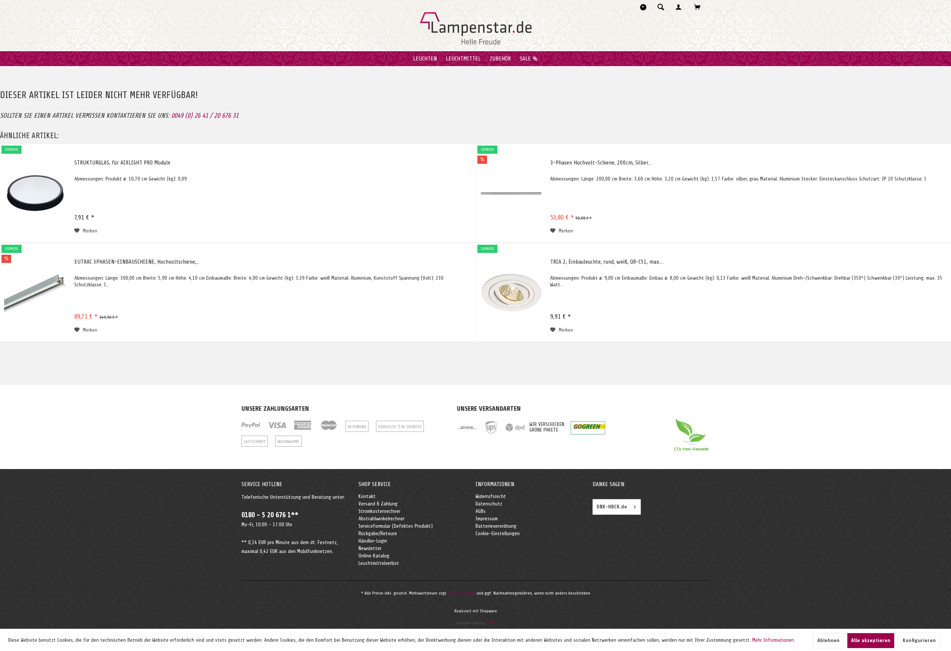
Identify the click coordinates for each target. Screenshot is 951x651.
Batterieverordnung (496, 526)
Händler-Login (372, 541)
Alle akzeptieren (870, 640)
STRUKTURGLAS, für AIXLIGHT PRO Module (122, 162)
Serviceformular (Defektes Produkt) (395, 526)
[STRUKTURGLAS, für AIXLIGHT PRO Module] (35, 193)
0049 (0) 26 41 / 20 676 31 (204, 115)
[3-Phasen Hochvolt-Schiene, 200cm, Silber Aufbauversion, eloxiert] (511, 193)
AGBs (481, 511)
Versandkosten (462, 593)
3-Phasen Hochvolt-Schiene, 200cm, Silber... (601, 162)
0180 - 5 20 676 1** (269, 515)
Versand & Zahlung (377, 504)
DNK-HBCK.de (612, 507)
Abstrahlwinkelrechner (381, 518)
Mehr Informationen (773, 640)
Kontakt (367, 496)
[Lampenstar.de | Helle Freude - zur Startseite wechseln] (475, 28)
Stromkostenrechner (379, 511)
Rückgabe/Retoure (377, 533)
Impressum (487, 518)
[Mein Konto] (680, 7)
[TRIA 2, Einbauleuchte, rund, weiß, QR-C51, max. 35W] (511, 293)
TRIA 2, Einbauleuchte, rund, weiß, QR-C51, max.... (606, 261)
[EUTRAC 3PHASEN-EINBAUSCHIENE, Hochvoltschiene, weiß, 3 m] (35, 293)
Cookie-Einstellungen (498, 533)
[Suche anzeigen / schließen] (661, 7)
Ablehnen (828, 640)
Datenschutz (489, 504)
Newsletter (370, 548)
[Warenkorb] (699, 7)
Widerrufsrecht (491, 496)
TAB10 (491, 623)
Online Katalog (373, 556)
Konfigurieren (919, 640)
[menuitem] (663, 7)
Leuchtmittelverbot (378, 563)
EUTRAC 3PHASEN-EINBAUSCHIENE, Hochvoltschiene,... (136, 261)
